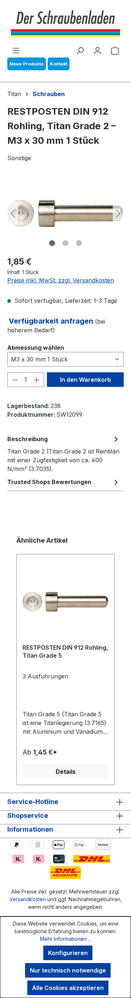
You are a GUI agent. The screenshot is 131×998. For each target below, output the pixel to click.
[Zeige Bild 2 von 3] (65, 243)
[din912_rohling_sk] (65, 213)
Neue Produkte (26, 64)
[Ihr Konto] (97, 50)
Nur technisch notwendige (68, 970)
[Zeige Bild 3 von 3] (79, 243)
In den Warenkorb (85, 379)
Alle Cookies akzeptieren (68, 987)
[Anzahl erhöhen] (36, 379)
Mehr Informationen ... (65, 939)
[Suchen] (80, 50)
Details (66, 771)
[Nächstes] (118, 213)
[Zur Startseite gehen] (65, 23)
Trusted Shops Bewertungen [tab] (49, 482)
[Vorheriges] (12, 213)
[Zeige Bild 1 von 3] (52, 243)
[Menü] (16, 50)
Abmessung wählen (35, 347)
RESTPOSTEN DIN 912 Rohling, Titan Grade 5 (65, 651)
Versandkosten (27, 899)
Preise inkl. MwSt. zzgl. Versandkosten (60, 280)
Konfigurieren (68, 953)
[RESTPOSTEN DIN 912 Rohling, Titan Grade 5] (65, 601)
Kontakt (58, 64)
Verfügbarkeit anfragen (52, 321)
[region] (65, 213)
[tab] (63, 453)
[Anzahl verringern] (15, 379)
